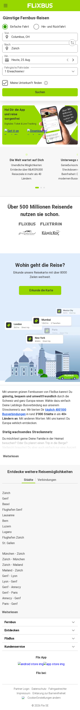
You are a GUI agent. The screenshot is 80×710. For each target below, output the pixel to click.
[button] (40, 37)
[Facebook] (38, 679)
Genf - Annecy (11, 587)
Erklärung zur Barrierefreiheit (49, 693)
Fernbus (10, 622)
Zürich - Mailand (12, 565)
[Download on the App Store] (54, 664)
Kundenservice (14, 646)
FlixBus (9, 638)
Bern (5, 521)
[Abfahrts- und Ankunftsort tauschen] (72, 42)
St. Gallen (8, 543)
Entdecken (11, 630)
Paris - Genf (10, 604)
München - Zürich (13, 553)
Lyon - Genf (9, 581)
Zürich (6, 493)
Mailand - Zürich (12, 570)
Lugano (7, 532)
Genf (5, 498)
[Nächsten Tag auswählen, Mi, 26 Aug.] (73, 60)
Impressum (23, 693)
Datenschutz (39, 688)
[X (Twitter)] (42, 679)
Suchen (40, 92)
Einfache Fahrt (19, 26)
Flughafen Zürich (13, 537)
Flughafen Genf (12, 509)
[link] (40, 316)
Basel (5, 504)
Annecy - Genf (11, 598)
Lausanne (8, 515)
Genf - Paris (10, 592)
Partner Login (21, 688)
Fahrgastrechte (57, 688)
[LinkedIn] (41, 679)
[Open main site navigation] (5, 5)
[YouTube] (40, 679)
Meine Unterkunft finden (26, 83)
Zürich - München (13, 559)
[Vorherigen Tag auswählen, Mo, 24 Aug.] (67, 60)
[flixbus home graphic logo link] (40, 5)
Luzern (6, 526)
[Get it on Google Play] (31, 664)
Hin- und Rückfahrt (53, 26)
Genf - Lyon (9, 576)
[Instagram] (39, 679)
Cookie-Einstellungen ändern (44, 697)
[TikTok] (43, 679)
